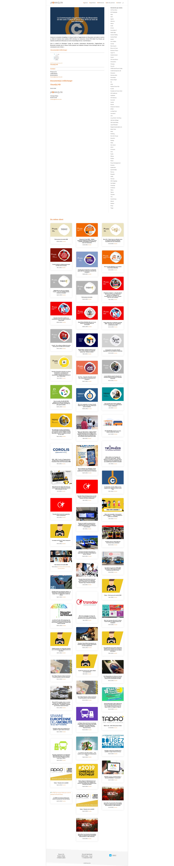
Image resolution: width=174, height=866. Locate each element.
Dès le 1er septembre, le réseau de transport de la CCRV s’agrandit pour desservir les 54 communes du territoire (87, 617)
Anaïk (112, 25)
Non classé (113, 145)
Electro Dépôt (114, 79)
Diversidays (113, 77)
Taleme (112, 192)
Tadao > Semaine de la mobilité (61, 782)
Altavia (112, 23)
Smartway (113, 185)
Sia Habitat (113, 183)
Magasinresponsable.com (116, 127)
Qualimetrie (113, 167)
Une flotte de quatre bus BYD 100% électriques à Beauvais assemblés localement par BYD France (113, 569)
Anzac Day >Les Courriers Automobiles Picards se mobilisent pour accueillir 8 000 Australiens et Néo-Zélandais (87, 835)
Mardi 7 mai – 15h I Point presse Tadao (113, 725)
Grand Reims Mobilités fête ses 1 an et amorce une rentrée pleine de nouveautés (87, 323)
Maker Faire (113, 129)
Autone (112, 39)
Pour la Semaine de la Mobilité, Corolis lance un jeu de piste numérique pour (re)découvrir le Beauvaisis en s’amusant (86, 469)
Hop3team (113, 95)
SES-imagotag (114, 181)
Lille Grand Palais (114, 122)
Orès (112, 151)
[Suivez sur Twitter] (110, 855)
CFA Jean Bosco (114, 59)
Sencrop (112, 178)
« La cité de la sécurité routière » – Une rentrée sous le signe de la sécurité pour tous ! (87, 754)
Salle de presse (110, 2)
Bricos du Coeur (114, 48)
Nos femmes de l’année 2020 (61, 564)
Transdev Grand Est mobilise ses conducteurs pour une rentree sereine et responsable (61, 319)
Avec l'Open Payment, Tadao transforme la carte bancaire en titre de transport (61, 676)
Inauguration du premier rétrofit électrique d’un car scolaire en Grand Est (112, 350)
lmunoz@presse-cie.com (56, 77)
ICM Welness (114, 97)
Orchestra (113, 149)
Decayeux (113, 73)
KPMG (112, 109)
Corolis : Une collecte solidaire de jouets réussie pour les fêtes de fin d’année (61, 346)
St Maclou (113, 187)
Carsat (112, 57)
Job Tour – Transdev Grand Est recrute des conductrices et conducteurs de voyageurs (87, 378)
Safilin (112, 176)
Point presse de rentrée (87, 297)
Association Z (114, 30)
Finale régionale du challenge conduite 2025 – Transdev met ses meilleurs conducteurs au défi (113, 323)
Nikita (112, 142)
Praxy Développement (115, 163)
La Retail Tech (114, 111)
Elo (111, 82)
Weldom (112, 203)
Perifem (112, 158)
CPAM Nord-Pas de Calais (116, 68)
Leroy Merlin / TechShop (116, 118)
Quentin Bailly (114, 169)
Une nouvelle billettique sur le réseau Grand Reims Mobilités (112, 267)
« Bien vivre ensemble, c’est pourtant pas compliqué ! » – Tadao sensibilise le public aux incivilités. (113, 515)
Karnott (112, 104)
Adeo (112, 14)
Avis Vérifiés (113, 41)
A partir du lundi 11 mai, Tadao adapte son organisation (87, 671)
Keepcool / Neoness (115, 106)
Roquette (113, 174)
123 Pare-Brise (114, 10)
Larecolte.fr (113, 113)
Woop (112, 205)
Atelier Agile (113, 32)
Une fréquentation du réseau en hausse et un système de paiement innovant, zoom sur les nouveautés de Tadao (113, 677)
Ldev (112, 115)
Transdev (113, 194)
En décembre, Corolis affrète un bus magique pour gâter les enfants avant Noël (113, 488)
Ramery (112, 172)
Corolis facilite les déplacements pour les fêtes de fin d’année (61, 265)
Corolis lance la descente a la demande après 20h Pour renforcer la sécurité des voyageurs (87, 271)
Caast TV (113, 52)
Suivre (114, 855)
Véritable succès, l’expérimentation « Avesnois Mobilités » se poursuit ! (112, 777)
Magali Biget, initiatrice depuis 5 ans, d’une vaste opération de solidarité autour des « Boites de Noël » (87, 350)
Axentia (112, 43)
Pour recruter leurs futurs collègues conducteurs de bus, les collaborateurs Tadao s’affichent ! (113, 404)
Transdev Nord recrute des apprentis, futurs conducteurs (61, 515)
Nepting (112, 140)
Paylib (112, 154)
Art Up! (112, 28)
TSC (112, 196)
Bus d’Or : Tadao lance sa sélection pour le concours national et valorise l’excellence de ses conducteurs (112, 240)
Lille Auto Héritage (114, 120)
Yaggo (112, 208)
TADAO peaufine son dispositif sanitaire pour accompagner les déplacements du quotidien (61, 649)
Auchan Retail (114, 37)
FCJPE (112, 88)
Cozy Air (112, 66)
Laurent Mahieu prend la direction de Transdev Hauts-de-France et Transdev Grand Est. (113, 377)
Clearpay (113, 64)
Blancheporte (113, 46)
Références (100, 2)
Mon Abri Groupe (114, 136)
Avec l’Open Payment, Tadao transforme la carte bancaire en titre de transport (87, 697)
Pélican (112, 156)
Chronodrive (113, 61)
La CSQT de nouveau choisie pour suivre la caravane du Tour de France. (61, 798)
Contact (118, 2)
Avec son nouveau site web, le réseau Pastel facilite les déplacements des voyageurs (113, 621)
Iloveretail (113, 100)
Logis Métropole (114, 124)
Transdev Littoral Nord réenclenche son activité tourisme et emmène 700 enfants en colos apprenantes (87, 644)
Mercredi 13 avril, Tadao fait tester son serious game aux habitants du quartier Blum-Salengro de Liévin (61, 488)
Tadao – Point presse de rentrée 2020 (112, 595)
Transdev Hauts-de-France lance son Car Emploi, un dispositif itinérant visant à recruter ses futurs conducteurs (86, 497)
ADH (112, 16)
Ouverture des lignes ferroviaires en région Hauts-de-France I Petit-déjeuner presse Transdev (87, 553)
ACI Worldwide (114, 12)
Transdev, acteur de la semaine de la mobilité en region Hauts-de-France (61, 729)
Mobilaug (113, 133)
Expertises (92, 2)
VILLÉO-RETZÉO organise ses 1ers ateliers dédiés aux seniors (113, 431)
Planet (112, 160)
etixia (112, 84)
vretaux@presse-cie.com (56, 99)
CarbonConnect (114, 55)
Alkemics (113, 21)
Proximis (112, 165)
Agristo (112, 19)
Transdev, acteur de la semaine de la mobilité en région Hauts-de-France (112, 751)
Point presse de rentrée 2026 (61, 239)
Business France (114, 50)
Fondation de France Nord (116, 91)
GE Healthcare (114, 93)
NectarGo (113, 138)
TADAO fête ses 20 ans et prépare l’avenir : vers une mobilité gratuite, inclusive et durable (61, 291)
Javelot (112, 102)
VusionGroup (113, 199)
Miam (112, 131)
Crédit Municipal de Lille (116, 70)
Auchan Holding (114, 34)
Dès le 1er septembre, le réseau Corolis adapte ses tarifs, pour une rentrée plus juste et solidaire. (87, 405)
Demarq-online (114, 75)
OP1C (112, 147)
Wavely (112, 201)
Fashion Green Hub (115, 86)
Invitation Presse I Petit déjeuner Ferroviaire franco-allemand (112, 542)
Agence (85, 2)
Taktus (112, 190)
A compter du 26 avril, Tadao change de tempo (61, 541)
